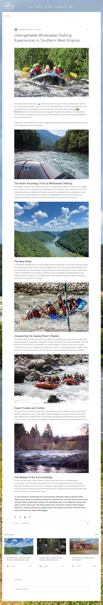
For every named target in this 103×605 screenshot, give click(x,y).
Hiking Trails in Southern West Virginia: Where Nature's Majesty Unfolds (51, 559)
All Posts (7, 16)
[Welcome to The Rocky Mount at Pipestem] (84, 546)
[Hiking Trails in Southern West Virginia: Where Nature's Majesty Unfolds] (51, 546)
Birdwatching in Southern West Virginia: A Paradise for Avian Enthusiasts (19, 559)
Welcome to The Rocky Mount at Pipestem (83, 559)
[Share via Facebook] (15, 517)
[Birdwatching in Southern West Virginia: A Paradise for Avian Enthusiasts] (18, 546)
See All (97, 534)
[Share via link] (30, 517)
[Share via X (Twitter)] (20, 517)
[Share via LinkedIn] (25, 517)
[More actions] (87, 30)
